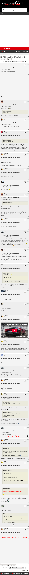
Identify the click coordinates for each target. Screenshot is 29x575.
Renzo (5, 340)
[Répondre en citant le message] (25, 65)
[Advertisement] (14, 31)
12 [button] (16, 61)
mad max (6, 111)
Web (5, 231)
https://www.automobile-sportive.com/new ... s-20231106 (14, 537)
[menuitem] (3, 51)
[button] (10, 61)
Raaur (6, 505)
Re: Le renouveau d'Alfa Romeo (11, 68)
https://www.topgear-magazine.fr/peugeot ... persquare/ (14, 436)
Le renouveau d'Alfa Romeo (13, 57)
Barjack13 (6, 181)
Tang (2, 63)
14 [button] (19, 61)
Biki (4, 100)
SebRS (6, 290)
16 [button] (23, 61)
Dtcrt (5, 354)
